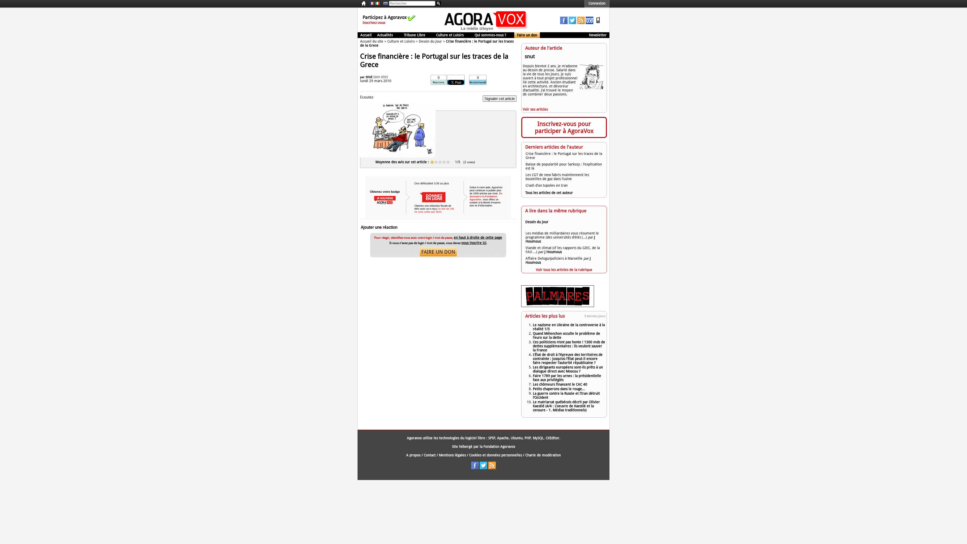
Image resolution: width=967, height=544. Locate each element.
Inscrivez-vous (374, 23)
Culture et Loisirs (450, 35)
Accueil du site (371, 41)
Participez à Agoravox (385, 17)
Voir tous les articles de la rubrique (564, 270)
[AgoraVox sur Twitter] (572, 23)
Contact (430, 455)
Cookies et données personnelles (495, 455)
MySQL (538, 438)
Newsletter (598, 35)
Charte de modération (543, 455)
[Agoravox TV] (384, 4)
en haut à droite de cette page (478, 237)
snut (369, 77)
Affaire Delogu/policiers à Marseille (554, 258)
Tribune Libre (414, 35)
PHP (528, 438)
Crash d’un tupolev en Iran (547, 185)
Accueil (366, 35)
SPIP (491, 438)
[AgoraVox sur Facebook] (564, 23)
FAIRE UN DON (438, 252)
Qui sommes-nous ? (490, 35)
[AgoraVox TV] (589, 23)
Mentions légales (452, 455)
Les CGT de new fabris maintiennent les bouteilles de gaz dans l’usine (557, 177)
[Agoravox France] (372, 4)
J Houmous (553, 252)
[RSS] (581, 23)
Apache (503, 438)
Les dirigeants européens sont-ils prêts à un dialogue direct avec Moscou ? (568, 369)
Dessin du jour (430, 41)
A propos (413, 455)
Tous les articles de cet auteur (549, 193)
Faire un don (527, 35)
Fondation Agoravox (499, 447)
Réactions (438, 82)
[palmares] (557, 306)
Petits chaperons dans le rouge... (559, 389)
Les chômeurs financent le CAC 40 (560, 384)
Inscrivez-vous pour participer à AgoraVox (564, 127)
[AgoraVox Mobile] (598, 23)
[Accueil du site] (486, 30)
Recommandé (477, 82)
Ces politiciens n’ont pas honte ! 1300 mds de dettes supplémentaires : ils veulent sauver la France (569, 346)
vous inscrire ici (473, 243)
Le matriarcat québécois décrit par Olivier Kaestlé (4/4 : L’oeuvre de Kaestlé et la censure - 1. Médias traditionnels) (566, 406)
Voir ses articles (535, 109)
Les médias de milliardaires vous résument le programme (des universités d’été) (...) (562, 235)
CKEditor (552, 438)
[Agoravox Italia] (377, 4)
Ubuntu (517, 438)
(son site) (380, 77)
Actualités (385, 35)
